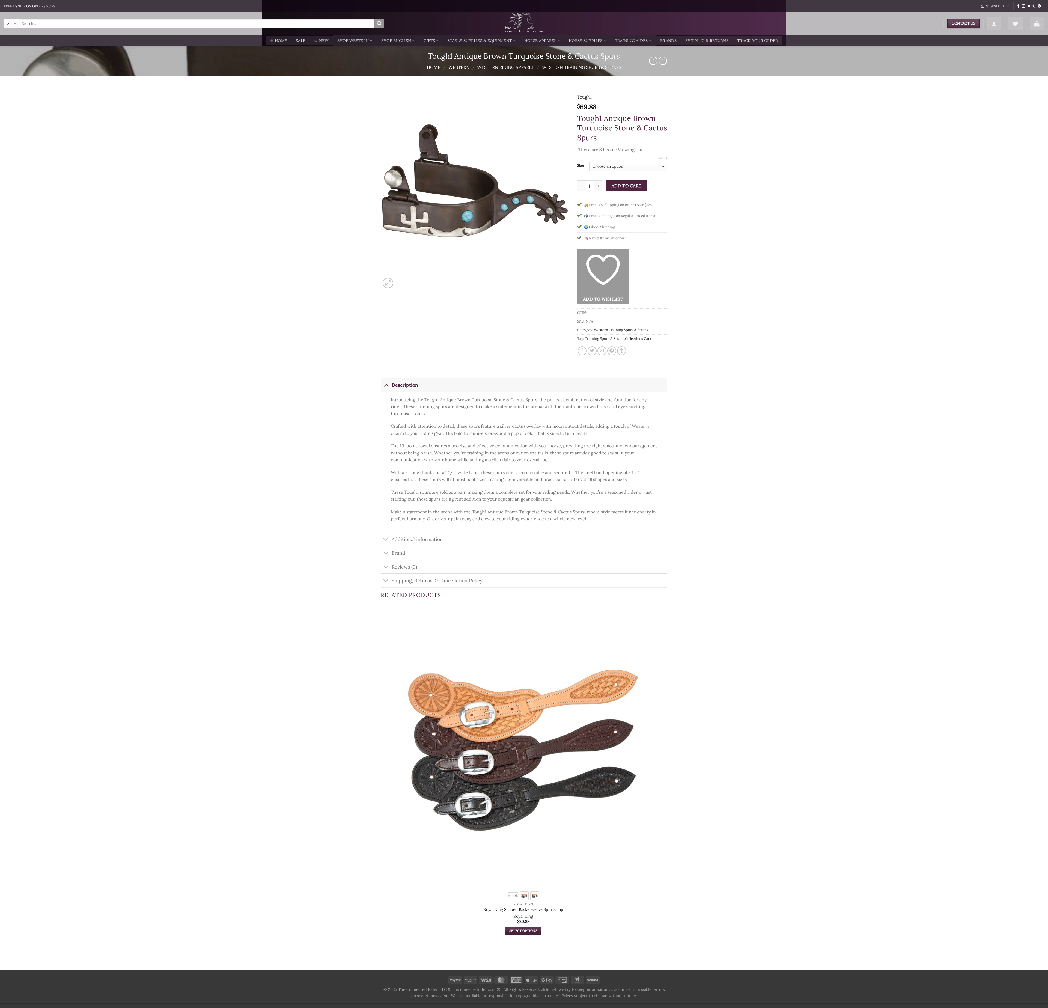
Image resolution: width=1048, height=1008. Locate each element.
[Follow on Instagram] (1023, 6)
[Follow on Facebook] (1018, 6)
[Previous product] (663, 61)
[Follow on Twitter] (1029, 6)
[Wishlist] (1015, 23)
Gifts (429, 40)
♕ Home (278, 40)
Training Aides (631, 40)
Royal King (523, 916)
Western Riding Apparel (505, 67)
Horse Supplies (585, 40)
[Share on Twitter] (592, 350)
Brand (398, 553)
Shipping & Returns (706, 40)
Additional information (417, 539)
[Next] (401, 280)
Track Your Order (757, 40)
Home (433, 67)
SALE (300, 40)
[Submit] (379, 23)
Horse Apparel (540, 40)
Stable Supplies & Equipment (480, 40)
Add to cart (627, 185)
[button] (994, 6)
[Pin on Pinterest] (611, 350)
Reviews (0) (404, 567)
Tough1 (584, 97)
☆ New (321, 40)
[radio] (513, 896)
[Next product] (653, 61)
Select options (523, 931)
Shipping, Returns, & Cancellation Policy (437, 580)
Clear (662, 158)
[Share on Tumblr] (621, 350)
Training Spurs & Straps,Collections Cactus (620, 338)
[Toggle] (386, 385)
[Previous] (383, 960)
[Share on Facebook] (582, 350)
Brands (668, 40)
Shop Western (353, 40)
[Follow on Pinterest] (1039, 6)
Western (458, 67)
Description (405, 385)
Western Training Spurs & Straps (581, 67)
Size (580, 166)
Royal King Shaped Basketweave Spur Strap (523, 909)
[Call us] (1034, 6)
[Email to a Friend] (601, 350)
